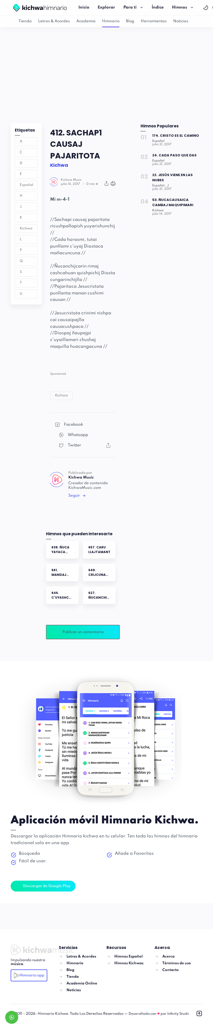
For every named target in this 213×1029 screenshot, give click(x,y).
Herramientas (154, 21)
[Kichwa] (158, 210)
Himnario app (31, 975)
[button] (206, 7)
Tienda (25, 21)
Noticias (180, 21)
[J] (168, 185)
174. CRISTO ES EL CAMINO (175, 135)
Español (26, 185)
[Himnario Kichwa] (40, 7)
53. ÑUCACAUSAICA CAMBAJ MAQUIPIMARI (172, 202)
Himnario (110, 21)
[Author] (71, 180)
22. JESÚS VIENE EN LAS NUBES (172, 177)
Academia (86, 21)
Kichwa (26, 228)
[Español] (158, 141)
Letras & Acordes (54, 21)
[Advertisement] (106, 74)
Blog (130, 21)
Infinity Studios (179, 1014)
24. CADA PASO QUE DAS (174, 155)
